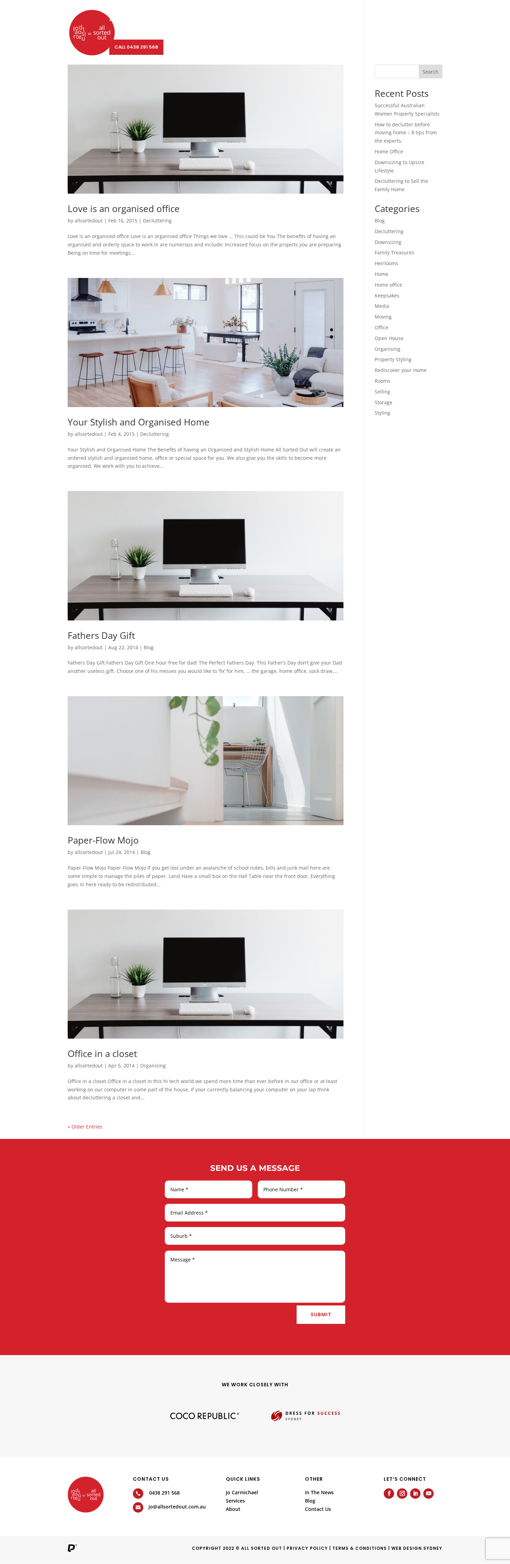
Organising (153, 1065)
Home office (388, 284)
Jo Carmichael (242, 1492)
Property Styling (393, 359)
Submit (321, 1314)
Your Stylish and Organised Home (139, 422)
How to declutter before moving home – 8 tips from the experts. (406, 132)
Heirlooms (386, 263)
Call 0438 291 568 (136, 47)
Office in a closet (102, 1053)
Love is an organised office (124, 208)
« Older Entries (85, 1126)
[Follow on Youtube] (428, 1493)
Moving (383, 316)
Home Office (389, 151)
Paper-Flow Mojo (103, 840)
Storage (383, 402)
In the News (257, 20)
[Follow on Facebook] (389, 1493)
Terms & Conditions (359, 1548)
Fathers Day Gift (101, 635)
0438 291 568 (164, 1492)
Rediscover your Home (401, 370)
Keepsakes (387, 295)
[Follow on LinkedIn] (415, 1493)
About (219, 20)
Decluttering (157, 220)
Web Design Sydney (416, 1548)
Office (381, 327)
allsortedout (89, 220)
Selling (382, 391)
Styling (382, 412)
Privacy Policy (307, 1548)
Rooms (382, 381)
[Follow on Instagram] (402, 1493)
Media (382, 306)
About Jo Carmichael (136, 20)
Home (381, 274)
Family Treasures (394, 252)
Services (184, 20)
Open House (389, 338)
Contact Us (318, 20)
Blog (287, 20)
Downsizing (388, 242)
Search (431, 71)
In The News (319, 1492)
